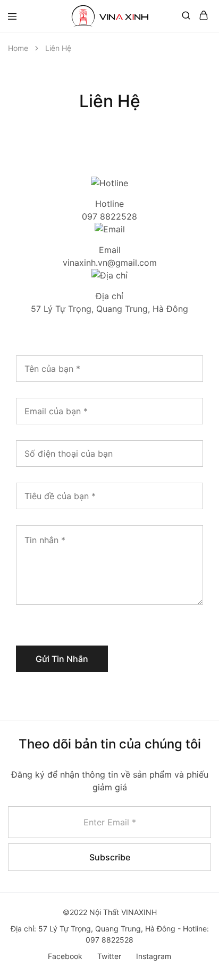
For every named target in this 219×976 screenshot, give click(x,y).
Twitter (109, 956)
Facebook (65, 956)
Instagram (153, 956)
